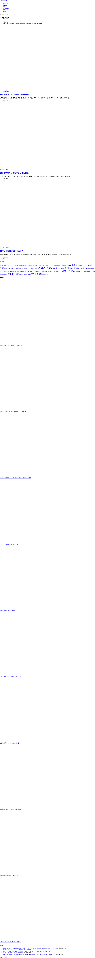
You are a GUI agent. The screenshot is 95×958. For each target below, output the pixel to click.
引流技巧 (31, 268)
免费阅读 (66, 265)
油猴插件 (4, 271)
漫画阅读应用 (45, 271)
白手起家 (78, 271)
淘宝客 (10, 271)
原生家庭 (8, 268)
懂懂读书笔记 (81, 268)
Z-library (51, 265)
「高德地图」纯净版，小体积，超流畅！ (10, 942)
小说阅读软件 (25, 268)
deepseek (15, 265)
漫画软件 (39, 271)
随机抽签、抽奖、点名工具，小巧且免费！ (11, 809)
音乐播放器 (45, 274)
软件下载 (28, 274)
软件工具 (5, 6)
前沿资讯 (5, 3)
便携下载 (60, 265)
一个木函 (55, 265)
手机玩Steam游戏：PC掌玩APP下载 (9, 875)
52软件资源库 (3, 0)
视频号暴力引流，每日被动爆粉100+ (14, 95)
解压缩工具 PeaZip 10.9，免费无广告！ (10, 743)
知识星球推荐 (87, 271)
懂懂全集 (57, 268)
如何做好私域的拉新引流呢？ (11, 251)
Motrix (26, 265)
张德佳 (35, 268)
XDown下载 (45, 265)
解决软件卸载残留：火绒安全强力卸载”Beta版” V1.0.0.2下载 (15, 478)
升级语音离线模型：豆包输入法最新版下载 (11, 345)
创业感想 (76, 265)
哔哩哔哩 (19, 268)
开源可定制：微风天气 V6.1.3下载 (9, 544)
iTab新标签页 (21, 265)
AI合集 (5, 5)
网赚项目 (13, 274)
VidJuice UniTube (39, 265)
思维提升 (45, 268)
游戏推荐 (32, 271)
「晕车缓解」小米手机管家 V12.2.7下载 (10, 676)
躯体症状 (22, 274)
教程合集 (5, 9)
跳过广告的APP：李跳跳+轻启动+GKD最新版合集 (13, 411)
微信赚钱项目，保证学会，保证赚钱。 (15, 173)
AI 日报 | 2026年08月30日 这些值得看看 (13, 949)
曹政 (89, 268)
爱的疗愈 (56, 271)
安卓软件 (5, 11)
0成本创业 (4, 265)
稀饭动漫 (4, 274)
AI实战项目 (6, 8)
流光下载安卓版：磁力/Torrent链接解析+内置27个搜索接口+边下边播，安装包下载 (24, 951)
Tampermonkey (31, 265)
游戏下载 (23, 271)
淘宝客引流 (16, 271)
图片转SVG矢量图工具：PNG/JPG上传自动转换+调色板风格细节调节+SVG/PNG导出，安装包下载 (29, 954)
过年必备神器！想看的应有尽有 (8, 610)
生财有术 (67, 271)
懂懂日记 (68, 268)
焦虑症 (50, 271)
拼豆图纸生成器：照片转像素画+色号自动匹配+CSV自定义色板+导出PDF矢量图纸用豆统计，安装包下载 (30, 948)
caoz (10, 265)
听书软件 (14, 268)
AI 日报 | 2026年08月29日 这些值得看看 (13, 952)
